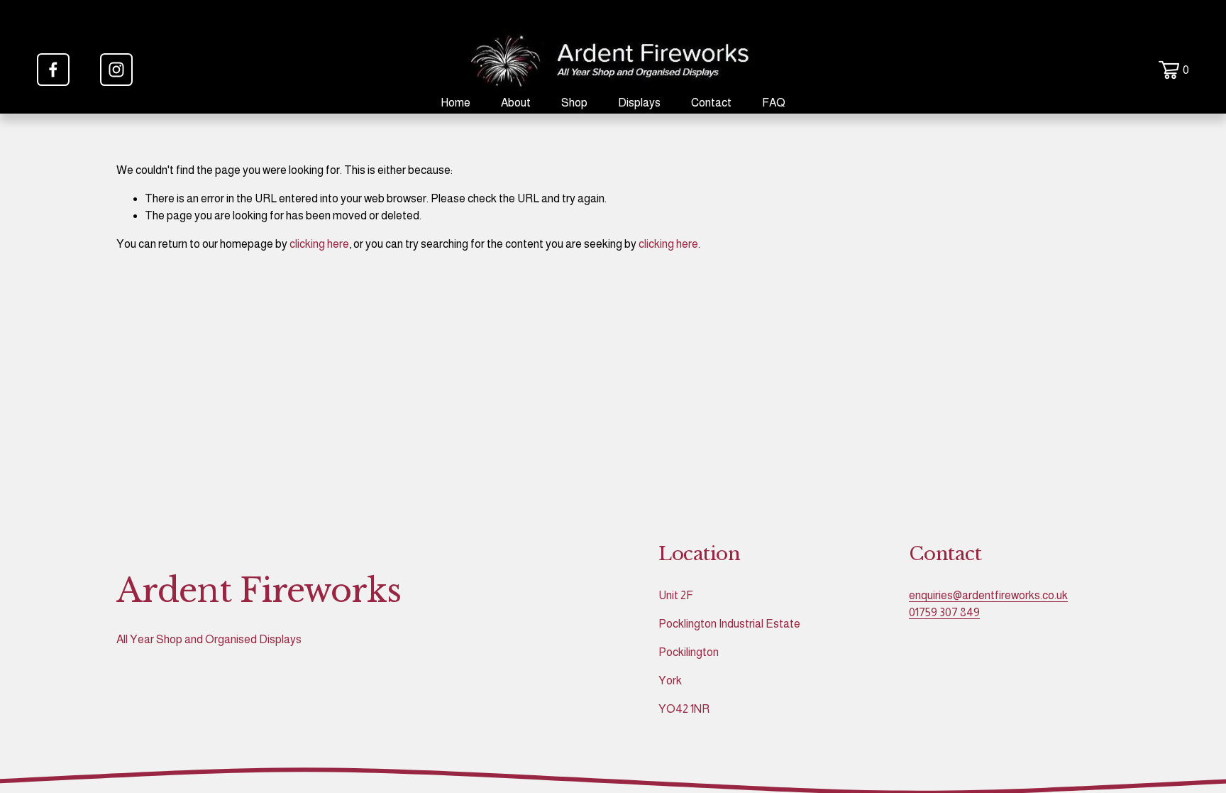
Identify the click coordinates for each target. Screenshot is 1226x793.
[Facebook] (53, 69)
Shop (574, 103)
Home (455, 103)
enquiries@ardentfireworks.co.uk (988, 595)
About (516, 103)
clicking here (319, 244)
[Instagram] (116, 69)
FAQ (773, 103)
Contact (711, 103)
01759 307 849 (944, 612)
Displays (639, 103)
